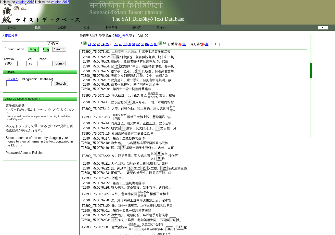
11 (144, 168)
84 (147, 44)
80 (129, 44)
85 (151, 44)
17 (180, 227)
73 (98, 44)
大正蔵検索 (10, 36)
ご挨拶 (61, 27)
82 (138, 44)
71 (89, 44)
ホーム (11, 27)
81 (133, 44)
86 (155, 44)
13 (114, 220)
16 (169, 229)
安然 (125, 36)
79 (125, 44)
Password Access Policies (24, 153)
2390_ (117, 36)
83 (142, 44)
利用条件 (111, 27)
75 (107, 44)
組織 (87, 27)
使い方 (136, 27)
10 (130, 168)
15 (137, 229)
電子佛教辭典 (15, 105)
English (161, 27)
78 (120, 44)
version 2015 (25, 2)
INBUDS (12, 79)
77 (116, 44)
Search (61, 83)
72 (94, 44)
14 (173, 220)
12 (164, 168)
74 (102, 44)
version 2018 (60, 2)
